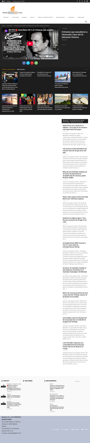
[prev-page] (84, 69)
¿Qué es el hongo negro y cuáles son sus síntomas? (13, 396)
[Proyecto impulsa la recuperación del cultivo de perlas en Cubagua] (80, 99)
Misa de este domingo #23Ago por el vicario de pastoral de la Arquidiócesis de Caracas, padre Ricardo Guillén (75, 175)
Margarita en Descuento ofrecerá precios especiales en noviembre (62, 107)
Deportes (9, 401)
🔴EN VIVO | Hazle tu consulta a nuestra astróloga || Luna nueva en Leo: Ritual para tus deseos (14, 387)
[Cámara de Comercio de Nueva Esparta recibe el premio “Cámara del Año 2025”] (27, 99)
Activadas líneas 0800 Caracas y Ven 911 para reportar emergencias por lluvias (74, 245)
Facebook (56, 429)
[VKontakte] (72, 429)
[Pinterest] (32, 63)
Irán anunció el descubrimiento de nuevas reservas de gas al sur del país (75, 150)
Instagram (66, 429)
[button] (86, 21)
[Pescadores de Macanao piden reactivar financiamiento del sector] (62, 77)
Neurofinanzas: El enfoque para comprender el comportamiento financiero (79, 74)
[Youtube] (87, 1)
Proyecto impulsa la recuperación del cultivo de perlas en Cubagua (79, 107)
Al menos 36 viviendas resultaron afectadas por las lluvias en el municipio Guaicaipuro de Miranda (75, 270)
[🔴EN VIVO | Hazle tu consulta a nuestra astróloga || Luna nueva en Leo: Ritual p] (4, 385)
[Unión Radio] (12, 9)
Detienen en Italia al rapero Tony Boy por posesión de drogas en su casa (75, 220)
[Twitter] (82, 1)
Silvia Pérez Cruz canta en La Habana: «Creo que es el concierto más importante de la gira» (75, 127)
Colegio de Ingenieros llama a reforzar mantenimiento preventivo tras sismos (27, 74)
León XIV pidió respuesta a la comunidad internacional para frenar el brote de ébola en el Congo (73, 345)
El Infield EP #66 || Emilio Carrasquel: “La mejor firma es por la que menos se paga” (14, 405)
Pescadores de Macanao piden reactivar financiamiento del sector (61, 85)
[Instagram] (80, 1)
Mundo (51, 383)
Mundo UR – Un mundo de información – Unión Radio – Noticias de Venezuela (74, 121)
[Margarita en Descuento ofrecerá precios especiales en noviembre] (62, 99)
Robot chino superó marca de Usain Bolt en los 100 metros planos (75, 198)
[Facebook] (77, 1)
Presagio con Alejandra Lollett (14, 383)
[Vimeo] (85, 1)
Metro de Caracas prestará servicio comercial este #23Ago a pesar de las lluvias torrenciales (75, 295)
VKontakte (76, 429)
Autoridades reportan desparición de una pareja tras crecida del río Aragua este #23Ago (75, 320)
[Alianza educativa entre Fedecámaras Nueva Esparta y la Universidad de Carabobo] (45, 99)
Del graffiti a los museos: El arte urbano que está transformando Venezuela (44, 74)
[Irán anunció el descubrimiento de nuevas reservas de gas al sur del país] (47, 405)
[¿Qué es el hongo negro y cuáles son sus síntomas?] (4, 395)
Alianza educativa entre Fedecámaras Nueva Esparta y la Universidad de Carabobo (45, 107)
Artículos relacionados (8, 69)
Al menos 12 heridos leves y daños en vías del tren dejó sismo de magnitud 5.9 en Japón (57, 387)
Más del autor (21, 69)
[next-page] (87, 69)
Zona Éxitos (9, 25)
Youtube (86, 429)
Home (3, 25)
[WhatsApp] (36, 63)
